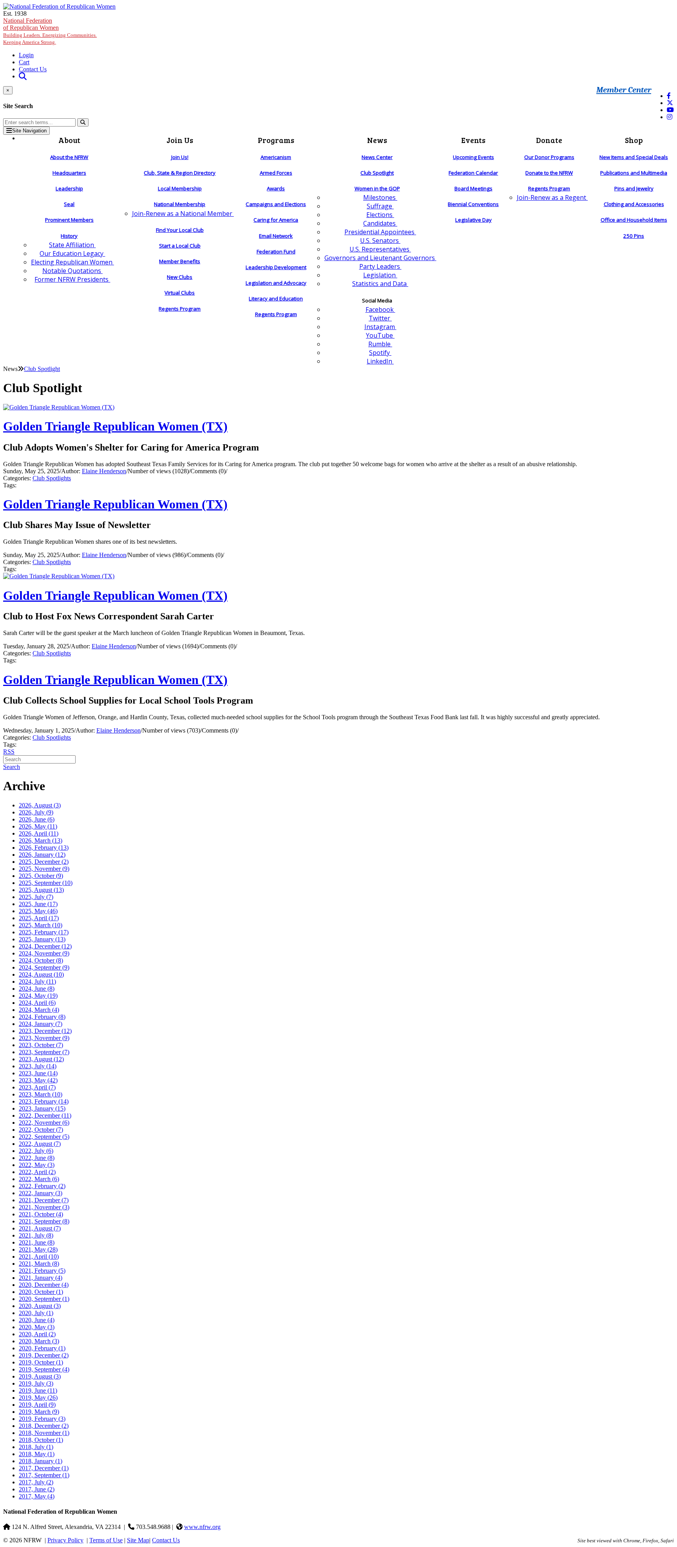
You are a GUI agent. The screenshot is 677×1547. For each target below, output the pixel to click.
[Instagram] (669, 117)
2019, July (36, 1383)
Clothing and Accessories (634, 204)
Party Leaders (380, 266)
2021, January (40, 1277)
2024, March (39, 1009)
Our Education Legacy (72, 253)
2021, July (36, 1235)
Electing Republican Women (72, 262)
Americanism (276, 157)
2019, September (44, 1369)
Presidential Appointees (380, 232)
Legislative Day (473, 219)
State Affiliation (72, 245)
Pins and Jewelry (633, 188)
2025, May (38, 911)
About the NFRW (69, 157)
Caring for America (275, 219)
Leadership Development (276, 267)
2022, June (36, 1157)
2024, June (36, 988)
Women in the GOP (377, 188)
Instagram (380, 326)
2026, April (38, 833)
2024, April (37, 1002)
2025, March (40, 925)
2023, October (41, 1045)
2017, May (36, 1496)
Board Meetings (473, 188)
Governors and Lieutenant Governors (380, 257)
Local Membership (180, 188)
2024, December (45, 946)
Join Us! (179, 157)
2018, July (36, 1447)
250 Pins (633, 235)
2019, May (38, 1397)
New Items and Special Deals (633, 157)
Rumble (380, 344)
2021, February (42, 1270)
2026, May (38, 826)
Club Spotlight (377, 172)
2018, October (41, 1440)
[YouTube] (670, 110)
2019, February (42, 1418)
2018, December (44, 1425)
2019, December (44, 1355)
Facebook (380, 309)
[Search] (83, 122)
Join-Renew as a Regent (552, 197)
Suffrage (380, 206)
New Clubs (179, 276)
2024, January (40, 1023)
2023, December (45, 1031)
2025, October (41, 875)
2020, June (36, 1320)
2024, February (42, 1016)
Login (26, 55)
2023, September (44, 1052)
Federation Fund (276, 251)
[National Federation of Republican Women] (59, 6)
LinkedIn (380, 361)
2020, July (36, 1313)
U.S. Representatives (380, 249)
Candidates (380, 223)
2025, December (44, 861)
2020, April (37, 1334)
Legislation (380, 275)
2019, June (38, 1390)
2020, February (42, 1348)
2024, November (44, 953)
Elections (380, 214)
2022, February (42, 1186)
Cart (24, 62)
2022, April (37, 1172)
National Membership (179, 204)
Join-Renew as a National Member (183, 213)
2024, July (37, 981)
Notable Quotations (72, 270)
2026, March (40, 840)
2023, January (42, 1108)
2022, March (39, 1179)
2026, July (36, 812)
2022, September (44, 1136)
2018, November (44, 1432)
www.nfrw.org (202, 1526)
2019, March (39, 1411)
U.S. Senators (380, 240)
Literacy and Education (276, 298)
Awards (276, 188)
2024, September (44, 967)
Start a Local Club (180, 245)
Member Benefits (179, 261)
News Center (377, 157)
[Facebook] (669, 95)
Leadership (69, 188)
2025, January (42, 939)
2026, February (44, 847)
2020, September (44, 1298)
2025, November (44, 868)
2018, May (36, 1454)
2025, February (44, 932)
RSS (8, 751)
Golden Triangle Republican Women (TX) (115, 426)
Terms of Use (106, 1540)
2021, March (39, 1263)
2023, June (38, 1073)
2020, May (36, 1327)
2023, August (41, 1059)
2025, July (36, 897)
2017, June (36, 1489)
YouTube (380, 335)
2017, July (36, 1482)
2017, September (44, 1475)
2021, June (36, 1242)
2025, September (45, 882)
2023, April (37, 1087)
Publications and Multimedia (633, 172)
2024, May (38, 995)
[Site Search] (23, 76)
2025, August (41, 890)
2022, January (40, 1193)
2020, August (40, 1306)
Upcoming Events (473, 157)
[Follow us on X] (670, 103)
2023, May (38, 1080)
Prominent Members (69, 219)
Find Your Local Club (180, 229)
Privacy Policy (65, 1540)
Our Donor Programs (549, 157)
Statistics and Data (380, 283)
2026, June (36, 819)
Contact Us (33, 69)
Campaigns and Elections (276, 204)
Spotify (380, 352)
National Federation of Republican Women (50, 31)
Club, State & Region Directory (179, 172)
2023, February (44, 1101)
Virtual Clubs (180, 292)
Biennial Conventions (473, 204)
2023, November (44, 1038)
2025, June (38, 904)
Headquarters (69, 172)
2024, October (41, 960)
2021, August (40, 1228)
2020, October (41, 1291)
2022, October (41, 1129)
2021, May (38, 1249)
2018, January (40, 1461)
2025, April (39, 918)
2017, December (44, 1468)
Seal (69, 204)
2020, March (39, 1341)
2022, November (44, 1122)
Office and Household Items (634, 219)
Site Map (138, 1540)
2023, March (40, 1094)
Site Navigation (29, 131)
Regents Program (180, 308)
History (69, 235)
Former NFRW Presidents (72, 279)
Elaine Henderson (104, 471)
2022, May (36, 1165)
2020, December (44, 1284)
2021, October (41, 1214)
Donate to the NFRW (549, 172)
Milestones (380, 197)
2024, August (41, 974)
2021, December (44, 1200)
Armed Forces (276, 172)
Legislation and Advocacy (276, 282)
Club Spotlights (52, 478)
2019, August (40, 1376)
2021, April (39, 1256)
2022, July (36, 1150)
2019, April (37, 1404)
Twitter (380, 318)
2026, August (40, 805)
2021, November (44, 1207)
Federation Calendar (473, 172)
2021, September (44, 1221)
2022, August (40, 1143)
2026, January (42, 854)
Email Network (276, 235)
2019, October (41, 1362)
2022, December (45, 1115)
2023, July (37, 1066)
